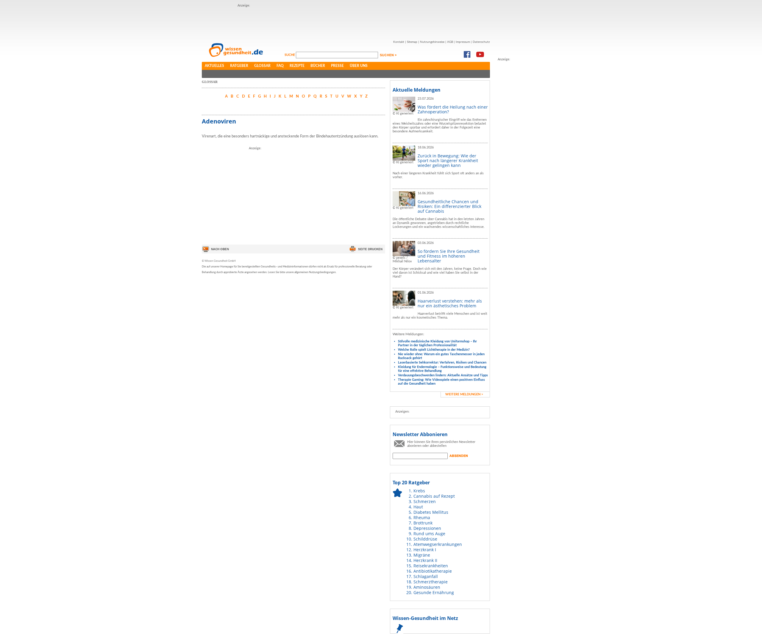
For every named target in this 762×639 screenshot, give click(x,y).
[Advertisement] (346, 21)
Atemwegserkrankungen (437, 544)
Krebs (419, 491)
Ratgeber (239, 66)
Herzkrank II (425, 560)
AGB (450, 41)
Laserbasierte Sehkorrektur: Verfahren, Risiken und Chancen (442, 362)
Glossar (262, 66)
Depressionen (427, 528)
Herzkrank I (424, 549)
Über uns (359, 66)
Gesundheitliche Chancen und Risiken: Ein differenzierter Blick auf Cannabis (449, 206)
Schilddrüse (425, 539)
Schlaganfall (425, 576)
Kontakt (398, 41)
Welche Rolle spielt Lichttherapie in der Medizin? (434, 349)
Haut (418, 507)
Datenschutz (481, 41)
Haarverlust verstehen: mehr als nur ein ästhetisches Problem (450, 303)
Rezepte (297, 66)
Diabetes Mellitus (430, 512)
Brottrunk (422, 523)
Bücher (317, 66)
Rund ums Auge (429, 533)
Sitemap (412, 41)
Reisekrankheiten (430, 565)
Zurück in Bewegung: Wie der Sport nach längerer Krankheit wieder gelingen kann (448, 160)
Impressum (463, 41)
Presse (337, 66)
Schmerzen (424, 501)
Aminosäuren (426, 587)
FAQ (280, 66)
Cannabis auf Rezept (434, 496)
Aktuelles (214, 66)
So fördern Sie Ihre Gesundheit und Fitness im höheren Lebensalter (449, 256)
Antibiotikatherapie (432, 571)
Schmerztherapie (430, 582)
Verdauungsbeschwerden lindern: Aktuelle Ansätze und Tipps (443, 375)
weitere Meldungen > (464, 394)
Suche (290, 55)
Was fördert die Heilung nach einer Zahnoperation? (453, 109)
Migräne (421, 555)
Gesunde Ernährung (433, 592)
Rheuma (421, 517)
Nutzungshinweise (432, 41)
